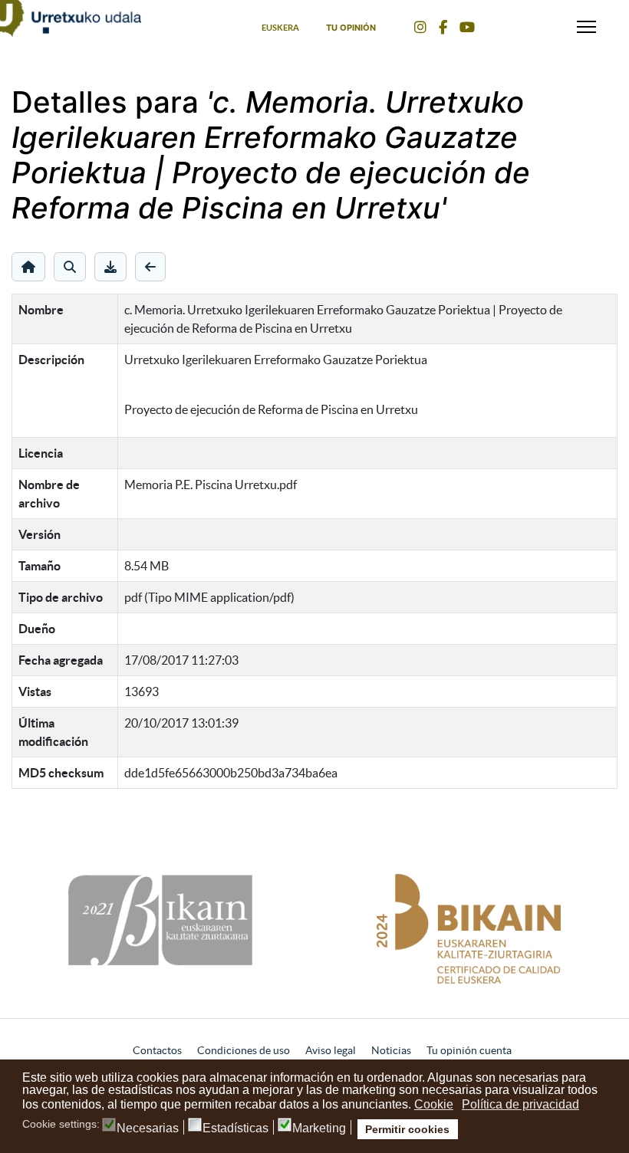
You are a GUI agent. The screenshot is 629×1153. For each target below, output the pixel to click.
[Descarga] (110, 266)
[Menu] (586, 23)
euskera (280, 27)
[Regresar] (150, 266)
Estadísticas (235, 1128)
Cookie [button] (433, 1104)
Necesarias (148, 1128)
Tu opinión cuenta (469, 1050)
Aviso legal (330, 1050)
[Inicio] (28, 266)
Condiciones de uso (243, 1050)
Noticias (391, 1050)
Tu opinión (351, 27)
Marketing (319, 1128)
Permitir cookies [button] (407, 1129)
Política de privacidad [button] (520, 1104)
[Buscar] (70, 266)
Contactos (157, 1050)
